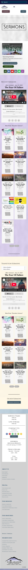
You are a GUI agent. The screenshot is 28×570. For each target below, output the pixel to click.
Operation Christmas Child (9, 508)
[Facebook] (8, 71)
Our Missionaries (6, 506)
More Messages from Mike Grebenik (11, 112)
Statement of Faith (7, 549)
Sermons (4, 477)
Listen (19, 106)
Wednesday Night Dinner (9, 551)
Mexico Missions (6, 504)
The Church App (6, 488)
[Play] (3, 102)
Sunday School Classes (8, 479)
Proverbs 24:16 (18, 111)
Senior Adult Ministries (8, 522)
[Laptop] (15, 71)
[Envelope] (21, 434)
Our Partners (6, 509)
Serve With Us (5, 524)
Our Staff (4, 475)
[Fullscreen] (24, 102)
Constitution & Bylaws (8, 542)
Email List (4, 490)
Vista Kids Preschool (8, 527)
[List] (5, 71)
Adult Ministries (6, 518)
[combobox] (14, 2)
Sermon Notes (15, 116)
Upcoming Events (7, 495)
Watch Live (5, 497)
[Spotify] (19, 71)
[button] (14, 7)
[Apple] (15, 434)
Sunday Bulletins (7, 493)
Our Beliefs (5, 474)
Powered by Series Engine (14, 249)
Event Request (6, 546)
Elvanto (4, 544)
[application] (14, 97)
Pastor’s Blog (6, 491)
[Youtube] (12, 71)
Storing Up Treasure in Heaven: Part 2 (12, 58)
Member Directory (7, 548)
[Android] (18, 434)
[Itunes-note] (22, 71)
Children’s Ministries (8, 520)
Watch (9, 106)
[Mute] (22, 102)
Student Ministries (7, 525)
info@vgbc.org (14, 432)
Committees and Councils (9, 541)
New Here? (5, 472)
